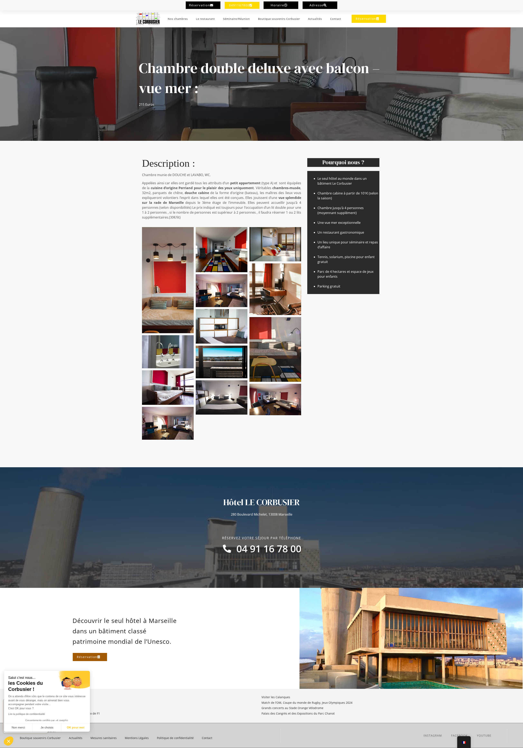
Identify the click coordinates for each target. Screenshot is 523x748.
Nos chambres (178, 19)
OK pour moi (75, 727)
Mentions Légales (137, 738)
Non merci (18, 727)
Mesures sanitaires (104, 738)
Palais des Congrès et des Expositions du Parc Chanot (298, 713)
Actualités (315, 19)
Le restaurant (205, 19)
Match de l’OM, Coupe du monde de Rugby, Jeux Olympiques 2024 (307, 703)
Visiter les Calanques (276, 697)
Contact (335, 19)
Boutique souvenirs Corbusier (279, 19)
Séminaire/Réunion (236, 19)
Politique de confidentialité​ (175, 738)
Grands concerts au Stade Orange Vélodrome (293, 708)
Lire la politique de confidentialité (26, 714)
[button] (8, 741)
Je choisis (47, 727)
